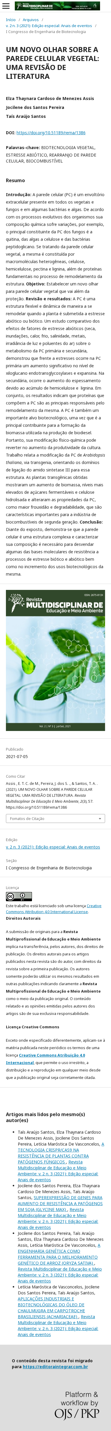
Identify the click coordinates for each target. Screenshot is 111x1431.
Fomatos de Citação (27, 818)
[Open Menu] (6, 6)
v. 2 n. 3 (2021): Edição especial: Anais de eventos (49, 25)
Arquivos (31, 19)
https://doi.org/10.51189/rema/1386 (51, 132)
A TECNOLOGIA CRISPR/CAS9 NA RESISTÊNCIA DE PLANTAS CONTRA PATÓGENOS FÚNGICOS (61, 1153)
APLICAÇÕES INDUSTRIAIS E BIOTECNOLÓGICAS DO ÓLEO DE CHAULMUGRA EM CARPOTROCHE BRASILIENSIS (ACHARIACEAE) (51, 1307)
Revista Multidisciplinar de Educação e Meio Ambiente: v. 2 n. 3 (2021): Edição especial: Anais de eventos (58, 1170)
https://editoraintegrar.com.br (55, 1366)
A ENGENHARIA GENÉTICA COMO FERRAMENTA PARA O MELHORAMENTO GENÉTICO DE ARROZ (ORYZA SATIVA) (59, 1254)
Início (11, 19)
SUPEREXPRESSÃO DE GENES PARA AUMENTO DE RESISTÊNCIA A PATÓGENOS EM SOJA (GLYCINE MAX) (60, 1203)
